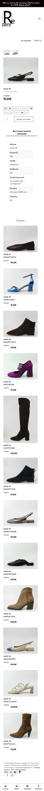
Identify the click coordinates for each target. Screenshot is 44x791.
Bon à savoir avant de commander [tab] (22, 132)
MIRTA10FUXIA (8, 385)
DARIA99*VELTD (9, 342)
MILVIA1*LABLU (8, 300)
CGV (12, 770)
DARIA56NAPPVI (9, 659)
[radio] (5, 108)
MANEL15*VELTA (9, 616)
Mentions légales (20, 770)
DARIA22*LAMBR (9, 532)
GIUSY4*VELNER (9, 448)
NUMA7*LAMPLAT (10, 701)
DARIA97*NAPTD (9, 257)
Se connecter (26, 40)
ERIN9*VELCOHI (9, 744)
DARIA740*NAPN (9, 574)
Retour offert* (24, 5)
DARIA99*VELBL (9, 489)
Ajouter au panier (23, 119)
